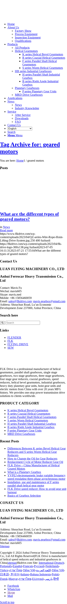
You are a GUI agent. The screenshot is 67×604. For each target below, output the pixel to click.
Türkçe (4, 570)
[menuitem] (37, 24)
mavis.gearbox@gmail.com (49, 301)
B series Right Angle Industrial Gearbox (31, 427)
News (6, 227)
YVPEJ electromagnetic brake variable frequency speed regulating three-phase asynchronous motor (36, 477)
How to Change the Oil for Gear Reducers (32, 458)
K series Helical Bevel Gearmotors (27, 410)
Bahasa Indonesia (40, 574)
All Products (22, 47)
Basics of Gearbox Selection (24, 495)
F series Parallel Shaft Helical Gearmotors (31, 417)
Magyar (13, 578)
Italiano (24, 574)
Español (17, 566)
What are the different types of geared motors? (29, 216)
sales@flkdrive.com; (20, 301)
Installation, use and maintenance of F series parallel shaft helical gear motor (33, 484)
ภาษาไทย (15, 570)
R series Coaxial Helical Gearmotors (28, 413)
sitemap (12, 562)
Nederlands (52, 566)
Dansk (4, 578)
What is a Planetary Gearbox (24, 472)
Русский (39, 566)
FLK (10, 340)
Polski (55, 574)
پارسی (48, 578)
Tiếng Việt (29, 570)
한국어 (15, 574)
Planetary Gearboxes (27, 88)
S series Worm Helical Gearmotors (27, 420)
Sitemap (4, 546)
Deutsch (59, 562)
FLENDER (14, 337)
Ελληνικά (38, 578)
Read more (6, 230)
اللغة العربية (43, 570)
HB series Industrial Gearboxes (33, 71)
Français (28, 566)
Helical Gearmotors (26, 51)
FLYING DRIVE (17, 344)
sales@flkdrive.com (20, 539)
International (46, 562)
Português (6, 566)
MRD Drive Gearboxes (29, 94)
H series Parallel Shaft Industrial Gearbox (31, 423)
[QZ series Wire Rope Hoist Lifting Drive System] (17, 206)
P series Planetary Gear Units (24, 430)
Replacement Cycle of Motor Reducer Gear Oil (35, 462)
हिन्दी (56, 578)
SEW (10, 347)
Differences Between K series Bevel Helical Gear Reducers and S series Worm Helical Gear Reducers (36, 452)
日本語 (4, 574)
